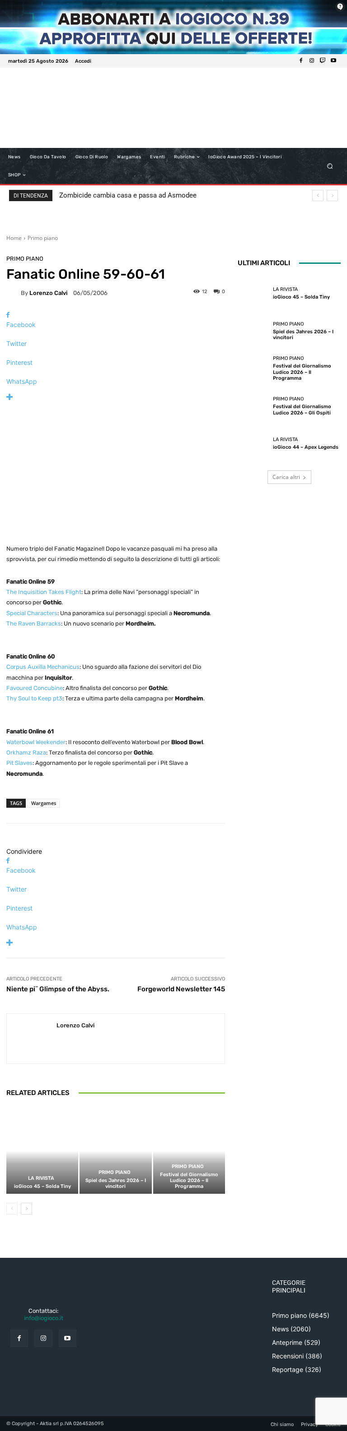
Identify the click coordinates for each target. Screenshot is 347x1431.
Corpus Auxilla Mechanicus (43, 666)
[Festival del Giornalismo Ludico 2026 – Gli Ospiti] (253, 406)
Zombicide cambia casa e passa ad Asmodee (128, 195)
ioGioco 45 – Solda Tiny (42, 1186)
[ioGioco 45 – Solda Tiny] (42, 1151)
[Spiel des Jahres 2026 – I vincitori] (115, 1151)
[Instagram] (311, 60)
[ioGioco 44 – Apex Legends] (253, 443)
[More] (115, 397)
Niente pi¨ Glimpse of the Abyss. (57, 989)
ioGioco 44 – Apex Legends (305, 447)
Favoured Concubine (34, 688)
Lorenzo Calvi (48, 293)
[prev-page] (12, 1209)
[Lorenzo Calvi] (13, 293)
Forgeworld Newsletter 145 (181, 989)
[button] (330, 166)
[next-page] (26, 1209)
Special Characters (31, 613)
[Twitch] (322, 60)
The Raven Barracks (33, 623)
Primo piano (43, 238)
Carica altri (286, 477)
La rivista (41, 1178)
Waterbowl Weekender (36, 742)
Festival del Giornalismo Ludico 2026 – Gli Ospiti (302, 409)
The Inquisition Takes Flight (43, 592)
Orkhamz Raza (26, 752)
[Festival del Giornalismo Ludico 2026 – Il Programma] (189, 1151)
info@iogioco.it (43, 1318)
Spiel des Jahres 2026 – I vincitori (115, 1183)
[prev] (318, 195)
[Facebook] (300, 60)
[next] (332, 195)
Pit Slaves (19, 762)
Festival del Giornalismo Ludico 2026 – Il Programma (189, 1180)
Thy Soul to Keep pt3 (34, 698)
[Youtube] (333, 60)
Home (14, 238)
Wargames (43, 803)
